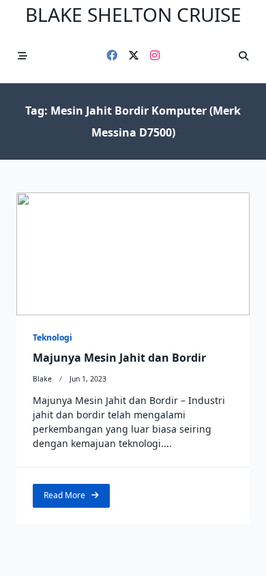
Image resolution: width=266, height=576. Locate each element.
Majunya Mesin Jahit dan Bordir (119, 357)
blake (42, 379)
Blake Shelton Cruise (133, 14)
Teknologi (52, 337)
